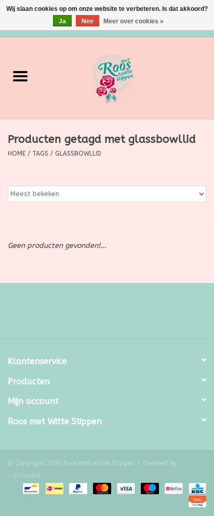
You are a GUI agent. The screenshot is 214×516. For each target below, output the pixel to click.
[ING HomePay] (195, 501)
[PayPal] (77, 488)
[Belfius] (172, 488)
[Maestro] (149, 488)
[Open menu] (20, 75)
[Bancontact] (30, 488)
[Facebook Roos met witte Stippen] (97, 314)
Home (16, 153)
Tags (40, 153)
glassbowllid (78, 153)
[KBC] (195, 488)
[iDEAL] (53, 488)
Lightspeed (24, 475)
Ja (62, 21)
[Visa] (125, 488)
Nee (87, 21)
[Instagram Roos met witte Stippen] (116, 314)
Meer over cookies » (133, 21)
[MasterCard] (101, 488)
